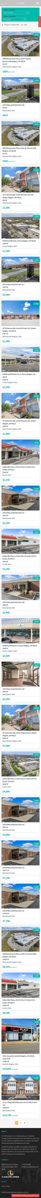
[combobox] (16, 12)
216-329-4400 (20, 3)
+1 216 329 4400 (26, 1164)
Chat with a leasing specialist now (25, 1195)
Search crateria (9, 10)
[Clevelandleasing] (3, 3)
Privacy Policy (5, 1186)
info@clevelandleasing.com (29, 1167)
